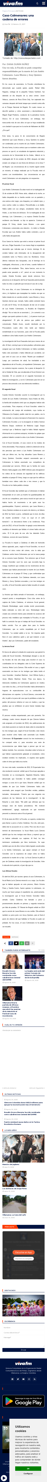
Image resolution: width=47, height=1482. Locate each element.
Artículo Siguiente (36, 1088)
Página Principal (8, 11)
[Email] (27, 943)
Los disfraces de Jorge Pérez (14, 1188)
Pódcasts (9, 1227)
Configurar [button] (28, 1473)
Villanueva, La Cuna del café (14, 1215)
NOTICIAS (19, 11)
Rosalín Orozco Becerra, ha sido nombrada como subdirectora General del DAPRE (11, 975)
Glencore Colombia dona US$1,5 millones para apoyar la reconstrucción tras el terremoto (23, 1104)
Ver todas (41, 950)
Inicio (8, 1472)
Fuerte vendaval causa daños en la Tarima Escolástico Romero (22, 1123)
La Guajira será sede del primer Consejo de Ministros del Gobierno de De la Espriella (35, 974)
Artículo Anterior (10, 1088)
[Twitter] (16, 943)
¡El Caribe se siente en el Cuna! (19, 1310)
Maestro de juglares (10, 1164)
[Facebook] (10, 943)
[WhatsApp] (21, 943)
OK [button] (28, 1469)
